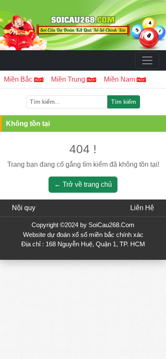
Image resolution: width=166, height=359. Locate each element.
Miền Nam (120, 79)
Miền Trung (69, 79)
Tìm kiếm (123, 101)
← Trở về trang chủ (83, 184)
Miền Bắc (19, 79)
